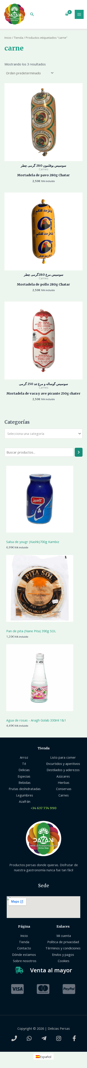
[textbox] (41, 434)
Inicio (7, 38)
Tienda (18, 38)
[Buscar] (79, 452)
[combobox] (43, 434)
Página (24, 926)
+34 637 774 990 (43, 808)
